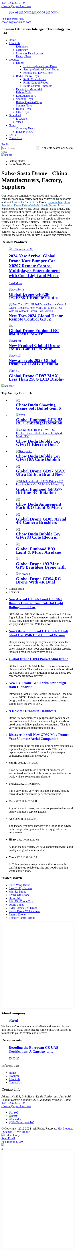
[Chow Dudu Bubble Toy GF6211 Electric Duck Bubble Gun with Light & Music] (41, 436)
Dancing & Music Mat (29, 89)
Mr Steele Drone (46, 205)
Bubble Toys (23, 108)
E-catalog (21, 118)
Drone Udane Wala (25, 205)
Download (15, 115)
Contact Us (15, 138)
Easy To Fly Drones (20, 888)
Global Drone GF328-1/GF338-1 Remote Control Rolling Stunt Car (34, 297)
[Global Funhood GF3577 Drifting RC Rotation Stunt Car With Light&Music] (41, 484)
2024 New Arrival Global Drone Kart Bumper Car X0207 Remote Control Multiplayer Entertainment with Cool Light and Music (34, 266)
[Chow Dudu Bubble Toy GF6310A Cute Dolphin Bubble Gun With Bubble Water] (24, 451)
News (12, 125)
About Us (14, 43)
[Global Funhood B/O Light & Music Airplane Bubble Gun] (18, 544)
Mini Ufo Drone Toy (21, 901)
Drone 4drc (15, 898)
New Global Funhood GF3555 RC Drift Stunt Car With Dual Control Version (38, 633)
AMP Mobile (22, 1131)
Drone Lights (16, 904)
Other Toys (22, 112)
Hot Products (65, 1128)
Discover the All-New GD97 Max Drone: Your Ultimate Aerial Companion (39, 737)
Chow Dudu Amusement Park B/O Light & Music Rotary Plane (39, 507)
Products (14, 59)
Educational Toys (26, 95)
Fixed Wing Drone (19, 885)
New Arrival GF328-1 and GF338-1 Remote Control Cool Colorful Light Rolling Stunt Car (36, 603)
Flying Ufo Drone (19, 894)
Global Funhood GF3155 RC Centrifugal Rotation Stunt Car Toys (39, 423)
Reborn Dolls (23, 92)
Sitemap (7, 1131)
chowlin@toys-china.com (16, 6)
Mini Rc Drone (17, 891)
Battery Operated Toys (29, 102)
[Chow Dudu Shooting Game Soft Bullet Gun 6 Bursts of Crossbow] (18, 400)
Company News (25, 128)
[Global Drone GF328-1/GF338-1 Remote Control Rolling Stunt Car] (16, 289)
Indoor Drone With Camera (24, 911)
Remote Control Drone (22, 917)
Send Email (8, 1138)
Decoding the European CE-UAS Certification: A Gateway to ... (33, 1049)
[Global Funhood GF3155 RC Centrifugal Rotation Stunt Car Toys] (20, 414)
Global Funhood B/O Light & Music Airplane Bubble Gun (38, 552)
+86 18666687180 (12, 1141)
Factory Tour (23, 56)
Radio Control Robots (36, 82)
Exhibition (22, 46)
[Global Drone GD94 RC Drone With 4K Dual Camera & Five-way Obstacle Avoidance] (24, 573)
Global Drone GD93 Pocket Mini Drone (38, 659)
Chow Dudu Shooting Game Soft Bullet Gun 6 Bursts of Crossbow (38, 408)
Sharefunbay (55, 202)
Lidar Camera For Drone (23, 907)
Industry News (24, 131)
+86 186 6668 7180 (13, 3)
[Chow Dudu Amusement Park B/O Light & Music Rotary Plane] (18, 499)
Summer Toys (24, 105)
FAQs (12, 135)
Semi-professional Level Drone (41, 69)
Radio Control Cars (34, 79)
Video (19, 121)
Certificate (22, 49)
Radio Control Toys (27, 76)
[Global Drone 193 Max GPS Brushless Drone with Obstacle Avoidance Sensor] (18, 559)
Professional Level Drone (38, 72)
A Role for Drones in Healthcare (32, 711)
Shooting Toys (24, 98)
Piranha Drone (17, 914)
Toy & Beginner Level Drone (40, 66)
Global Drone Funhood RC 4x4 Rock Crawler (34, 332)
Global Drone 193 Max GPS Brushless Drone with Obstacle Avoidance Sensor (41, 567)
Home (12, 39)
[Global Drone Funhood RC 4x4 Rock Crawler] (11, 325)
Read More (15, 283)
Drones (20, 62)
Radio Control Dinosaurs (37, 85)
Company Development (30, 53)
